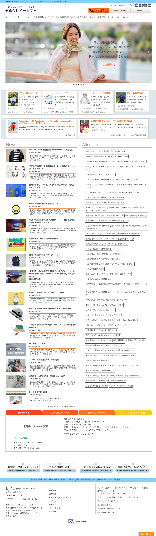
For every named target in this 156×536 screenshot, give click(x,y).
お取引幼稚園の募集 (139, 135)
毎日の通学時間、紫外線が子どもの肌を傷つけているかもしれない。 (114, 179)
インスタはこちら (105, 505)
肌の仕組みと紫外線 (130, 320)
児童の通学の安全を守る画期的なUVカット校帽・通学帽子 (110, 264)
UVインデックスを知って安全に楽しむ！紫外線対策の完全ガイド (113, 234)
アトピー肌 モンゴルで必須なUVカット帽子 (104, 305)
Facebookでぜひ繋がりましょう (111, 501)
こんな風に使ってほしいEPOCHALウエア (115, 494)
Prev (9, 52)
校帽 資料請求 (138, 109)
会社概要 (53, 490)
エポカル (124, 17)
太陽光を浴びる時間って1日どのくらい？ (113, 325)
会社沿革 (53, 504)
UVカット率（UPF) (52, 112)
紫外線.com (113, 17)
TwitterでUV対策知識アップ (109, 509)
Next (149, 52)
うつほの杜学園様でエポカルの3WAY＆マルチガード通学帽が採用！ (114, 192)
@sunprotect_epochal (105, 512)
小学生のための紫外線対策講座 (98, 279)
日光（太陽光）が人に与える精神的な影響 (103, 320)
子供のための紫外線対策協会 (121, 386)
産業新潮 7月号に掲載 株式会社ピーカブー (104, 216)
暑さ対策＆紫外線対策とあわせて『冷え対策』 (105, 345)
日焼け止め (101, 112)
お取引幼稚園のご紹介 (119, 135)
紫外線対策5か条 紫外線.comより (100, 370)
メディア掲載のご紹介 (95, 269)
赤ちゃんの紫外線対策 (116, 381)
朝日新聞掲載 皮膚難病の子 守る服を (129, 340)
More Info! (71, 135)
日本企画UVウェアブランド (46, 17)
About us (52, 511)
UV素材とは (50, 109)
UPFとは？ (90, 325)
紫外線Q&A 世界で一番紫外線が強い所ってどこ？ (107, 221)
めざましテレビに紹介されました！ (100, 310)
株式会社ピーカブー (22, 17)
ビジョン (53, 501)
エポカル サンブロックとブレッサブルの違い (105, 315)
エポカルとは (15, 112)
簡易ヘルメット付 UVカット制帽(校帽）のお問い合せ (108, 274)
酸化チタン (65, 109)
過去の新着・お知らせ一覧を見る (62, 406)
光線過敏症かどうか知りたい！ (98, 340)
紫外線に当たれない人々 (96, 244)
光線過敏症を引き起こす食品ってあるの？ (103, 259)
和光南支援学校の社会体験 (136, 216)
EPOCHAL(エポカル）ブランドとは (64, 498)
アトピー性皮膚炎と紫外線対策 (98, 249)
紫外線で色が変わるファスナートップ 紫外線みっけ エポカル (112, 365)
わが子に (13, 109)
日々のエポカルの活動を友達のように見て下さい (118, 497)
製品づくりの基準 (67, 112)
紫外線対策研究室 (97, 17)
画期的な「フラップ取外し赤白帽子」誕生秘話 (105, 203)
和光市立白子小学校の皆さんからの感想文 (103, 335)
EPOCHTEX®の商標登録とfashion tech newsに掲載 (107, 156)
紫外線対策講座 (123, 109)
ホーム (8, 17)
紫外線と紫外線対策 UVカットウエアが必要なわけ (107, 239)
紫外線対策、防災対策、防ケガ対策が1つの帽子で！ (107, 300)
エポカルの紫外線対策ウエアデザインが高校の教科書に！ (109, 350)
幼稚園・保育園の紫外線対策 (98, 360)
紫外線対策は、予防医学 (96, 381)
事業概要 (53, 494)
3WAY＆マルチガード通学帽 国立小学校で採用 (105, 151)
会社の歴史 (29, 109)
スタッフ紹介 (54, 508)
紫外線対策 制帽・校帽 (126, 106)
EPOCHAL (22, 127)
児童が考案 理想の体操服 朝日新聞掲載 (104, 254)
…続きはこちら (50, 179)
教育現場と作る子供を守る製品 (73, 17)
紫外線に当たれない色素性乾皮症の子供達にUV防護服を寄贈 (111, 355)
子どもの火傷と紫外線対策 (97, 386)
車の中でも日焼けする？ (117, 244)
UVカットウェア (103, 109)
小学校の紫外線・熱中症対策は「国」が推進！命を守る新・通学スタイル (116, 161)
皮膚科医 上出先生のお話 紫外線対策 (101, 330)
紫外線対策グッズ (88, 112)
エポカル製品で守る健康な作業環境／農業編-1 (105, 197)
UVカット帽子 (86, 109)
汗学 (132, 239)
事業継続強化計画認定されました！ (100, 174)
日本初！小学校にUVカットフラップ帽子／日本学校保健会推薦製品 (113, 376)
